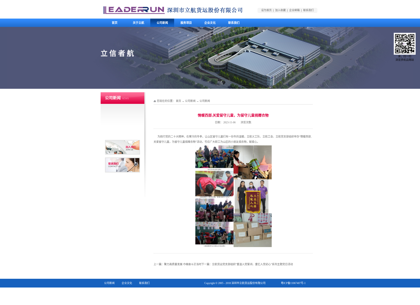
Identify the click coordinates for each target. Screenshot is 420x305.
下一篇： (247, 264)
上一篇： (177, 264)
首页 (114, 22)
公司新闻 (190, 101)
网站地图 (300, 291)
